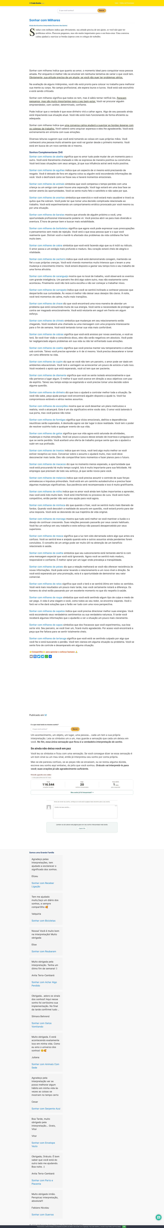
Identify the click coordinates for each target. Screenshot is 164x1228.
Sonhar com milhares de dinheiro (47, 392)
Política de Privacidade (127, 3)
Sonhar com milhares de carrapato (48, 289)
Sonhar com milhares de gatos (45, 433)
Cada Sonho (36, 3)
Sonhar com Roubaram (44, 951)
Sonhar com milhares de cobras (46, 334)
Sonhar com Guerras (43, 1214)
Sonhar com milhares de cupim (46, 361)
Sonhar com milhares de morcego (47, 518)
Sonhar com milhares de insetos (46, 450)
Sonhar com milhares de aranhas (47, 197)
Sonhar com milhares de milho (45, 491)
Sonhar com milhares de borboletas (48, 228)
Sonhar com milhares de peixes (46, 566)
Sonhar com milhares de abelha (46, 156)
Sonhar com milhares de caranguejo (48, 276)
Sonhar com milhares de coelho (46, 348)
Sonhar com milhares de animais (46, 184)
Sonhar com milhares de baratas (46, 214)
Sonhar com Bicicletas (44, 920)
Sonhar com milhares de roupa (45, 597)
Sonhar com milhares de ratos (45, 583)
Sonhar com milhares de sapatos (47, 611)
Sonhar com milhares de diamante (47, 375)
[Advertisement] (82, 55)
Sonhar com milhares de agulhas (47, 170)
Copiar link (82, 828)
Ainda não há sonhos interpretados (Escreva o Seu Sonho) (48, 25)
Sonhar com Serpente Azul (46, 1108)
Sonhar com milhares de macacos (47, 464)
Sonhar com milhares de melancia (47, 477)
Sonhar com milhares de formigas (47, 419)
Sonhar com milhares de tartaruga (47, 638)
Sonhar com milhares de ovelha (46, 553)
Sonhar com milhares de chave (46, 303)
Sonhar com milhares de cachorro (47, 259)
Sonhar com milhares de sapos (46, 624)
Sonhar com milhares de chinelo (46, 320)
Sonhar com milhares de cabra (45, 245)
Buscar (101, 10)
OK (124, 1226)
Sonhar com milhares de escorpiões (48, 406)
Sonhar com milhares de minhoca (47, 505)
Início (116, 3)
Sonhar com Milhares (44, 20)
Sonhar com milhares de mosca (46, 536)
